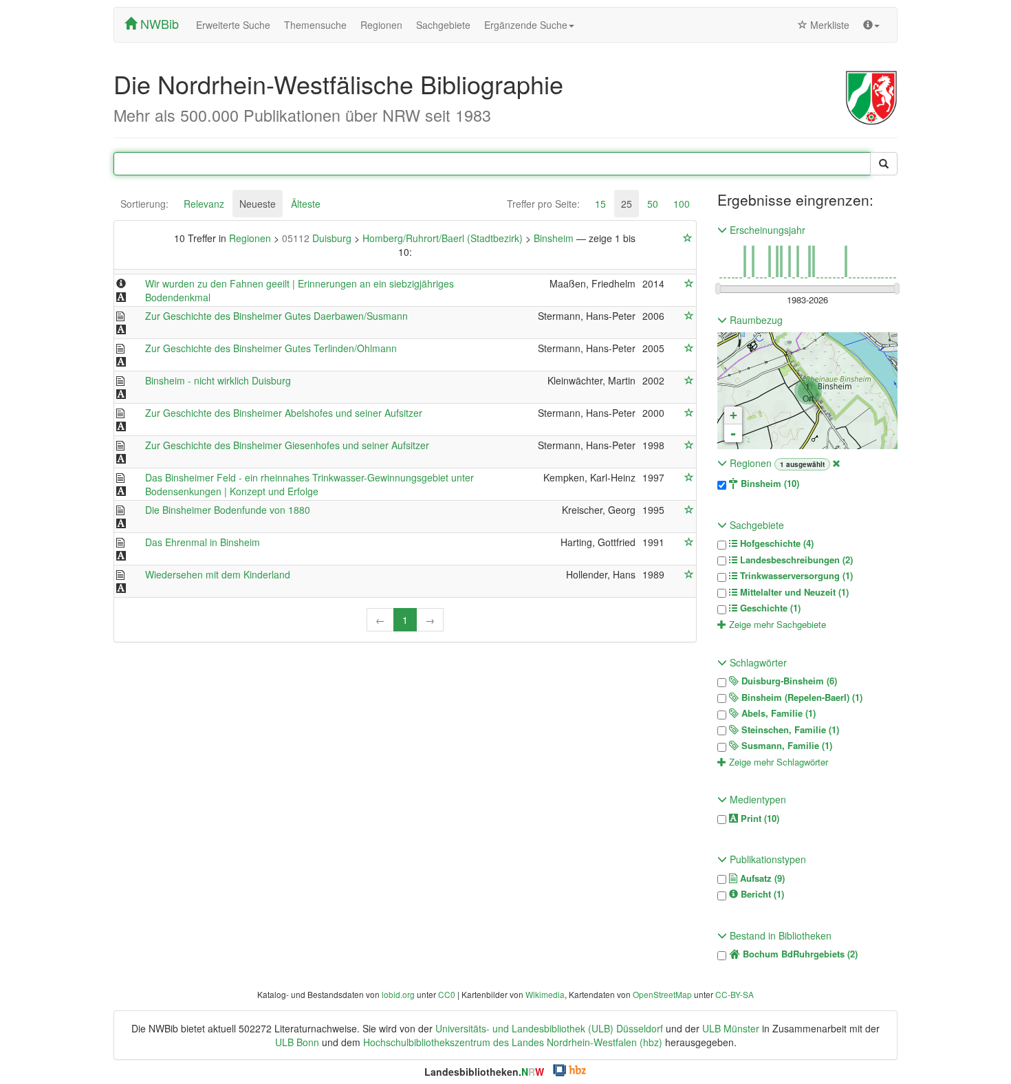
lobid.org (398, 994)
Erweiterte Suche (233, 25)
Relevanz (204, 203)
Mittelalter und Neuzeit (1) (793, 592)
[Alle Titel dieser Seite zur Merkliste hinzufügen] (688, 238)
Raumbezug (755, 320)
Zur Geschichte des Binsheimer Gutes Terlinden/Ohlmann (271, 348)
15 (600, 203)
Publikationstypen (766, 859)
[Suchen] (884, 163)
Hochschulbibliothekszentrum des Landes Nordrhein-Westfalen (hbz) (512, 1042)
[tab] (144, 203)
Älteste (305, 203)
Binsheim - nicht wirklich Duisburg (218, 380)
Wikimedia (545, 994)
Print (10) (758, 818)
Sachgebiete (443, 25)
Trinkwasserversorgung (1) (795, 576)
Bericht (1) (761, 894)
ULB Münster (730, 1028)
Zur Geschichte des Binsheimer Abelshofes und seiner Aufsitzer (283, 413)
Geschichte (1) (769, 608)
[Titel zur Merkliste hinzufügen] (689, 283)
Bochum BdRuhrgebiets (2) (799, 954)
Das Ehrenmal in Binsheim (202, 542)
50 (652, 203)
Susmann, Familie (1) (785, 745)
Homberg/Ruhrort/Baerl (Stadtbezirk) (443, 238)
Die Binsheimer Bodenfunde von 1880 (227, 510)
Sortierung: (144, 203)
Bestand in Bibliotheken (779, 935)
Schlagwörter (757, 662)
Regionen (381, 25)
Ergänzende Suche (525, 25)
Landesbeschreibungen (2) (795, 560)
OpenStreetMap (662, 994)
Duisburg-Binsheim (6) (788, 681)
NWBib (158, 23)
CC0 (446, 994)
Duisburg (318, 238)
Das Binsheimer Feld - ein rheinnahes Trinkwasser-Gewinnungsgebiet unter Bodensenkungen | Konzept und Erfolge (309, 484)
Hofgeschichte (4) (775, 543)
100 (681, 203)
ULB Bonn (297, 1042)
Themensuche (315, 25)
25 (626, 203)
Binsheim (555, 238)
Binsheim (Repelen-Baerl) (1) (800, 697)
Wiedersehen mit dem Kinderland (217, 574)
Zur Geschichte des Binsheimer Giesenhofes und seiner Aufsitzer (287, 445)
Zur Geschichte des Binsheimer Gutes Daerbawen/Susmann (276, 316)
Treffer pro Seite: (543, 203)
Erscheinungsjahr (766, 230)
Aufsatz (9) (761, 878)
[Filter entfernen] (836, 463)
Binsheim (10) (768, 483)
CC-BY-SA (734, 994)
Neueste (257, 203)
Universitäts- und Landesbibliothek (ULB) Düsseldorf (549, 1028)
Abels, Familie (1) (777, 713)
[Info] (871, 25)
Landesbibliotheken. (484, 1071)
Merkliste (828, 25)
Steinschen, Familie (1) (789, 730)
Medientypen (756, 799)
